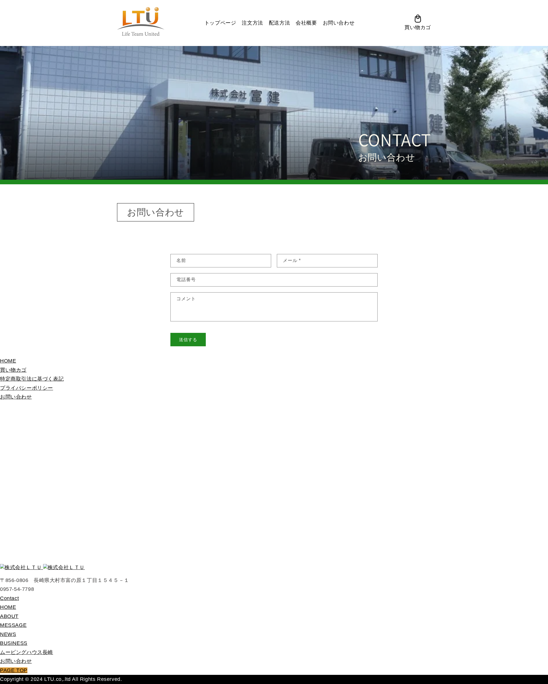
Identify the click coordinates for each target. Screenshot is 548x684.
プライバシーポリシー (26, 388)
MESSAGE (13, 625)
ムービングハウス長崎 (26, 652)
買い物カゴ (13, 370)
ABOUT (9, 616)
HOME (8, 361)
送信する (188, 339)
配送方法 (279, 23)
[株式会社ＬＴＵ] (42, 567)
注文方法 (252, 23)
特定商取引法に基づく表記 (32, 379)
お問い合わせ (339, 23)
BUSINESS (13, 643)
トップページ (220, 23)
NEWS (8, 634)
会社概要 (306, 23)
